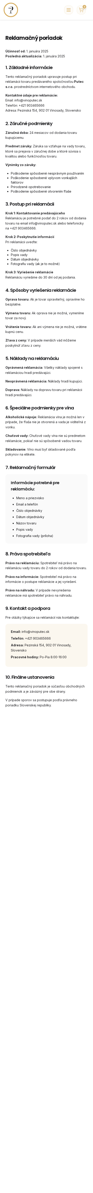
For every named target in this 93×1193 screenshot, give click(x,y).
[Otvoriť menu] (68, 9)
